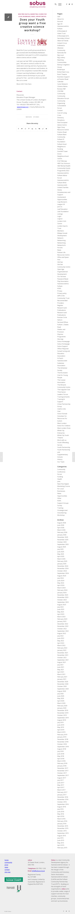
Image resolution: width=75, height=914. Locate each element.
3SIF (58, 17)
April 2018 (60, 759)
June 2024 (60, 581)
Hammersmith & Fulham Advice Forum (63, 175)
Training (60, 508)
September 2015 (63, 833)
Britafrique (61, 70)
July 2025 (60, 549)
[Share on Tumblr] (36, 128)
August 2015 (61, 836)
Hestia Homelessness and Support (63, 192)
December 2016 (62, 797)
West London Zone (63, 428)
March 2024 (61, 588)
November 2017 (62, 771)
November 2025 (62, 540)
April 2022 (60, 643)
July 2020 (60, 694)
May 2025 (60, 554)
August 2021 (61, 662)
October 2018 (62, 744)
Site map (60, 339)
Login (59, 216)
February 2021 (62, 677)
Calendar (60, 82)
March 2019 (61, 732)
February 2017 (62, 792)
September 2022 (63, 631)
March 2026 (61, 530)
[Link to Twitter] (69, 4)
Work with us (61, 440)
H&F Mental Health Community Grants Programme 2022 (63, 168)
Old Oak (60, 262)
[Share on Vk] (39, 128)
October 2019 (62, 715)
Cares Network (62, 84)
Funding (60, 149)
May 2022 (60, 641)
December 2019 (62, 710)
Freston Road (61, 132)
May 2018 (60, 756)
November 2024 (62, 568)
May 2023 (60, 612)
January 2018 (61, 766)
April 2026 (60, 528)
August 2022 (61, 633)
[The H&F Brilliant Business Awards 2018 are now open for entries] (1, 457)
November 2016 (62, 799)
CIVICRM (60, 91)
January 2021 (61, 679)
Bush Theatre (62, 74)
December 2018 (62, 739)
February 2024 (62, 590)
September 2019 (63, 718)
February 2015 (62, 848)
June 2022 (60, 638)
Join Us (59, 207)
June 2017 (60, 783)
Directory (60, 118)
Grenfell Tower (62, 151)
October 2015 (62, 831)
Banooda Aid (61, 53)
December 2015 (62, 826)
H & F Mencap (62, 161)
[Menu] (58, 4)
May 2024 (60, 583)
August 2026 (61, 523)
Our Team (60, 462)
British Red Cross (63, 72)
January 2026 (61, 535)
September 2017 (63, 775)
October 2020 (62, 686)
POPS (59, 289)
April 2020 (60, 701)
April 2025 (60, 556)
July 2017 (60, 780)
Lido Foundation (63, 212)
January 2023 (61, 621)
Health (59, 479)
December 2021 (62, 653)
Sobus (37, 117)
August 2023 (61, 605)
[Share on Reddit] (42, 128)
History (59, 459)
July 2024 (60, 578)
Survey (59, 505)
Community (61, 94)
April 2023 (60, 614)
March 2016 (61, 819)
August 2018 (61, 749)
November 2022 (62, 626)
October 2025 (62, 542)
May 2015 (60, 843)
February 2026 (62, 532)
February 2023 (62, 619)
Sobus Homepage (63, 341)
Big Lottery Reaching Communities (61, 59)
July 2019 (60, 722)
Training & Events (63, 397)
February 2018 (62, 763)
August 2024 (61, 576)
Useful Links (61, 409)
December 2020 (62, 682)
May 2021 (60, 670)
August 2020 (61, 691)
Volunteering (61, 513)
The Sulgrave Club (63, 390)
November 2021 (62, 655)
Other (59, 498)
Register (60, 305)
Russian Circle (62, 317)
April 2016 (60, 816)
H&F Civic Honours (63, 163)
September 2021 (63, 660)
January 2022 (61, 650)
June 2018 (60, 754)
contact (7, 870)
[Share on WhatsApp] (25, 128)
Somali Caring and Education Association (63, 353)
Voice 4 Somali (62, 414)
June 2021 (60, 667)
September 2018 (63, 747)
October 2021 (62, 658)
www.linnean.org (22, 107)
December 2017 (62, 768)
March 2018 (61, 761)
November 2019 (62, 713)
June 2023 (60, 609)
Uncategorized (62, 510)
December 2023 (62, 595)
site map (7, 872)
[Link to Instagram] (72, 4)
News (33, 16)
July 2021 (60, 665)
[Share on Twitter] (22, 128)
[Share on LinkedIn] (32, 128)
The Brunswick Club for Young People (62, 375)
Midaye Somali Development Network (62, 235)
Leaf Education (62, 209)
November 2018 (62, 742)
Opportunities (41, 16)
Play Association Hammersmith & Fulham (63, 283)
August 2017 (61, 778)
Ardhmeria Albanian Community (61, 47)
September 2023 (63, 602)
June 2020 (60, 696)
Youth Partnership (63, 447)
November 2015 (62, 828)
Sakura (59, 320)
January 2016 (61, 824)
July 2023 (60, 607)
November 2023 (62, 597)
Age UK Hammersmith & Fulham (63, 26)
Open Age (60, 269)
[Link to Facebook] (66, 4)
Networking (61, 240)
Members (60, 231)
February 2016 (62, 821)
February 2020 (62, 706)
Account (60, 21)
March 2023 (61, 617)
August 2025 (61, 547)
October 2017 (62, 773)
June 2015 (60, 840)
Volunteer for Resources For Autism (62, 418)
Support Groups (63, 503)
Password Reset (62, 279)
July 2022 (60, 636)
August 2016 (61, 807)
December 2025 (62, 537)
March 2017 (61, 790)
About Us (60, 19)
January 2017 (61, 795)
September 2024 (63, 573)
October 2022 (62, 629)
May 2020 (60, 698)
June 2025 (60, 552)
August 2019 (61, 720)
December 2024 (62, 566)
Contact (60, 110)
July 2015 (60, 838)
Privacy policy (61, 293)
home (7, 860)
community (8, 862)
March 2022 (61, 645)
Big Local (60, 55)
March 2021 (61, 674)
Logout (59, 219)
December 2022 (62, 624)
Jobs (58, 481)
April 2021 (60, 672)
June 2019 (60, 725)
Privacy (59, 291)
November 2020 (62, 684)
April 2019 (60, 730)
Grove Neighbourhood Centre (63, 156)
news (6, 867)
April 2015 (60, 845)
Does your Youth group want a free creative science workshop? (32, 25)
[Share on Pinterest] (29, 128)
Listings (60, 214)
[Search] (54, 4)
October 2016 (62, 802)
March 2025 (61, 559)
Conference (61, 472)
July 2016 (60, 809)
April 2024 (60, 585)
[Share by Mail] (46, 128)
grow (6, 865)
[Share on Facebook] (18, 128)
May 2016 (60, 814)
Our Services (61, 276)
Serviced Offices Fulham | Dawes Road (63, 324)
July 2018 (60, 751)
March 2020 (61, 703)
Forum (59, 474)
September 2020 (63, 689)
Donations (61, 120)
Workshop (61, 515)
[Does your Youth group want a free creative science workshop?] (8, 17)
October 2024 (62, 571)
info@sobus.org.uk (38, 871)
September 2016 (63, 804)
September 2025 (63, 544)
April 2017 (60, 787)
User (59, 411)
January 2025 (61, 564)
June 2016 (60, 812)
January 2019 (61, 737)
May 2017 (60, 785)
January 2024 (61, 593)
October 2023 (62, 600)
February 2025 (62, 561)
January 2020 (61, 708)
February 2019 (62, 735)
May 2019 (60, 727)
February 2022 (62, 648)
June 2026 (60, 525)
